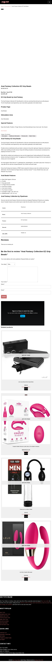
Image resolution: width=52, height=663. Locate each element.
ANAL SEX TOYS (4, 619)
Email (2, 290)
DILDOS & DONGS (4, 621)
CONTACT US (3, 632)
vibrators (23, 602)
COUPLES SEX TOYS (5, 617)
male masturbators (37, 602)
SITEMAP (2, 639)
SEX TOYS (2, 612)
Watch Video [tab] (32, 136)
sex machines (9, 604)
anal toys (49, 602)
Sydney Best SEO (39, 660)
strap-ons (44, 602)
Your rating (4, 264)
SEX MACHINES (4, 623)
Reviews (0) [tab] (24, 136)
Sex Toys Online (16, 660)
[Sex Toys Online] (5, 2)
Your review (4, 281)
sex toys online (45, 601)
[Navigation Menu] (49, 2)
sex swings (2, 604)
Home (2, 6)
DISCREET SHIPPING (5, 634)
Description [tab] (4, 136)
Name (3, 284)
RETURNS (2, 636)
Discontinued (7, 6)
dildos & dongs (28, 602)
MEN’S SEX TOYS (4, 616)
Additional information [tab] (14, 136)
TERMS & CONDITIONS (5, 638)
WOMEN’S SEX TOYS (5, 614)
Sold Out (26, 388)
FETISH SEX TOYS (4, 624)
